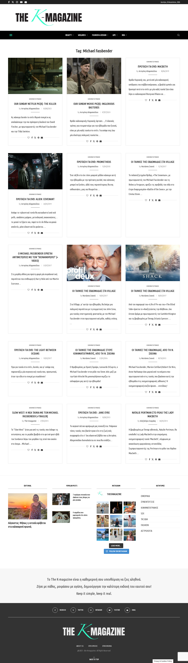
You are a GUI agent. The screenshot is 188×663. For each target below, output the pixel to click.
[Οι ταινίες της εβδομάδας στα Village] (94, 263)
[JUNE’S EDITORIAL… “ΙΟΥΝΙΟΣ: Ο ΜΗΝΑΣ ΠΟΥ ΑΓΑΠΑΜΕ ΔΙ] (130, 535)
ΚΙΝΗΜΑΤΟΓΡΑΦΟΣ (149, 507)
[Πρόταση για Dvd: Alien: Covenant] (35, 171)
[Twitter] (12, 2)
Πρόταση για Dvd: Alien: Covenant (35, 199)
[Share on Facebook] (32, 137)
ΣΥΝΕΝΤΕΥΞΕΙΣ (147, 501)
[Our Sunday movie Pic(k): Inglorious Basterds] (94, 76)
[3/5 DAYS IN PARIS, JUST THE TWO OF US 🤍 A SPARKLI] (116, 508)
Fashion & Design (99, 35)
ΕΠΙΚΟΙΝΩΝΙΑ (107, 646)
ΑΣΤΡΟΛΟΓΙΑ (146, 531)
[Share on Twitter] (35, 137)
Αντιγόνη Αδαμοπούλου (30, 108)
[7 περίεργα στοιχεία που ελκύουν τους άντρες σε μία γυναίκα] (61, 499)
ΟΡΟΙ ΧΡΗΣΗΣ (93, 646)
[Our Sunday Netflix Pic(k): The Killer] (35, 76)
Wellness (82, 35)
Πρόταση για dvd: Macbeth (153, 66)
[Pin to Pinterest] (38, 137)
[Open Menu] (11, 35)
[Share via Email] (42, 137)
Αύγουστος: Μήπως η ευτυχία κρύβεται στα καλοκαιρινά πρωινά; (27, 524)
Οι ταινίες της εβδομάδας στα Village (152, 161)
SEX (142, 513)
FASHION (145, 525)
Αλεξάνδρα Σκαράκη (148, 421)
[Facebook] (9, 2)
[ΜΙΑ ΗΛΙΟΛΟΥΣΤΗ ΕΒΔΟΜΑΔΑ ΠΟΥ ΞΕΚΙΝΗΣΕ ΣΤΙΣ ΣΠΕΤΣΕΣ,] (116, 535)
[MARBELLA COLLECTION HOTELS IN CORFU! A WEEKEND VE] (103, 535)
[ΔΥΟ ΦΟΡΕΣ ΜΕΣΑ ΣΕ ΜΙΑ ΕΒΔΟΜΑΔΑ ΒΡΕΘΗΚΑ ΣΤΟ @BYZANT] (103, 521)
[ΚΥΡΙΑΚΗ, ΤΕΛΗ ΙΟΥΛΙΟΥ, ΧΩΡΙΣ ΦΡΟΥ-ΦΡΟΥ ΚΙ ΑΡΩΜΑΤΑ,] (130, 508)
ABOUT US (79, 646)
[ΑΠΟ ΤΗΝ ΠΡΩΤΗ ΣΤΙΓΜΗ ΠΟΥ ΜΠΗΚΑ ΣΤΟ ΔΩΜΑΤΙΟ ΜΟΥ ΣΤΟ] (130, 521)
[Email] (25, 2)
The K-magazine (30, 421)
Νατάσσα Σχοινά (147, 166)
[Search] (178, 35)
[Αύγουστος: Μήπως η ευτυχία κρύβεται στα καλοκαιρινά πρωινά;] (27, 506)
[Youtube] (21, 2)
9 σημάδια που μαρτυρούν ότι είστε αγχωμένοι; (80, 515)
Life (114, 35)
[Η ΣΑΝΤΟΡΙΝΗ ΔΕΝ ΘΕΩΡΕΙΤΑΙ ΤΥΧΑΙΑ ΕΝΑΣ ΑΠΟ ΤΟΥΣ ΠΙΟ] (116, 521)
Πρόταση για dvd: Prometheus (94, 161)
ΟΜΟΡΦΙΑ (145, 496)
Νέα (123, 35)
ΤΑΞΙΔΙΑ (144, 519)
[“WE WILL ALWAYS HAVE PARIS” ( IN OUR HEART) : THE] (103, 508)
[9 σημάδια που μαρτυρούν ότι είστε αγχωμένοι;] (61, 517)
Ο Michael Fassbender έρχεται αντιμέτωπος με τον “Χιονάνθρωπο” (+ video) (35, 257)
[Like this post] (28, 137)
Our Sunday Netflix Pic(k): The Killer (35, 103)
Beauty (69, 35)
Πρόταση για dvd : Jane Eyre (94, 412)
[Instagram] (17, 2)
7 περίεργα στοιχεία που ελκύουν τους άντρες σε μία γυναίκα (81, 497)
